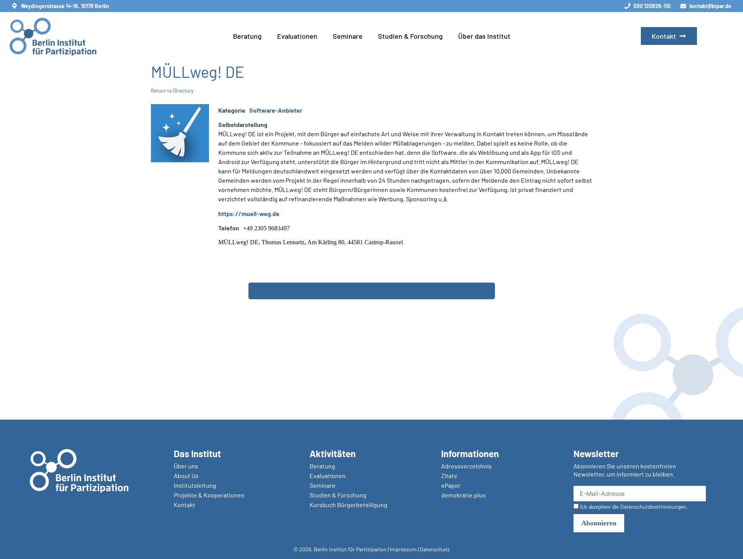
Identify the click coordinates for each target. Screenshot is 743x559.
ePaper (451, 485)
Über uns (186, 466)
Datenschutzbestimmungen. (654, 506)
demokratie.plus (463, 495)
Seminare (348, 36)
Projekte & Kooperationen (209, 495)
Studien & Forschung (410, 36)
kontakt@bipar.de (710, 6)
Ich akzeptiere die (633, 507)
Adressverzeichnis (466, 466)
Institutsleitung (195, 485)
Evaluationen (297, 36)
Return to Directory (172, 90)
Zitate (449, 475)
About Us (186, 475)
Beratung (247, 36)
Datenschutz (435, 549)
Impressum (403, 549)
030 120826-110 (652, 6)
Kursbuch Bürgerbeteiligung (348, 504)
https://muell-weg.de (248, 213)
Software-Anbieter (275, 110)
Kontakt (184, 504)
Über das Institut (484, 36)
